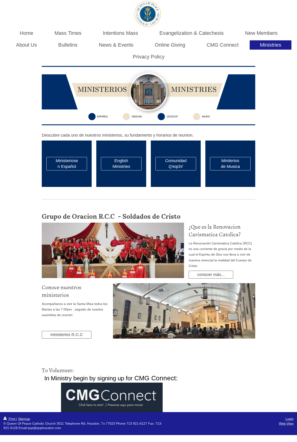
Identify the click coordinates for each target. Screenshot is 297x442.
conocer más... (211, 274)
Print (12, 419)
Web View (286, 423)
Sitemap (24, 419)
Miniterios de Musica (230, 163)
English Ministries (121, 163)
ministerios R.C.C (66, 334)
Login (289, 419)
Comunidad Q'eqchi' (176, 163)
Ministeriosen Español (67, 163)
